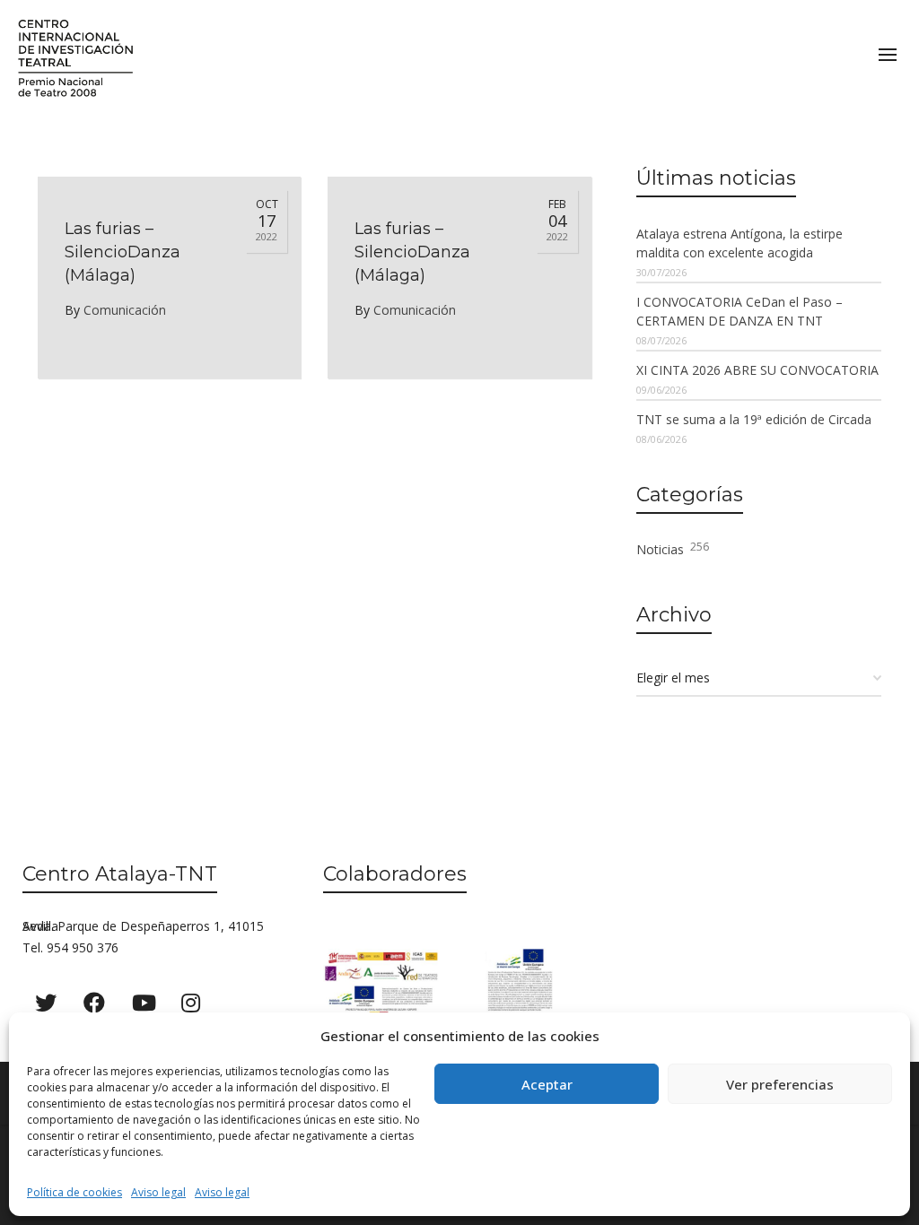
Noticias (672, 548)
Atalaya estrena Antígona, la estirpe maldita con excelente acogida (739, 243)
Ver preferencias (780, 1084)
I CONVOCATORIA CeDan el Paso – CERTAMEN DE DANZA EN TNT (739, 311)
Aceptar (547, 1084)
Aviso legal (158, 1192)
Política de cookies (74, 1192)
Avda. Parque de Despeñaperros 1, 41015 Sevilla (143, 925)
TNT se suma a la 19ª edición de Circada (753, 419)
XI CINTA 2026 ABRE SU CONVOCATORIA (757, 369)
